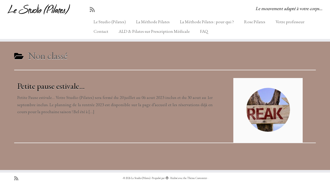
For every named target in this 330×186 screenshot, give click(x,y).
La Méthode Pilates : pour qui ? (207, 22)
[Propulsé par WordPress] (167, 177)
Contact (101, 31)
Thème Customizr (197, 178)
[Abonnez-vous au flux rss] (94, 9)
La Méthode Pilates (153, 22)
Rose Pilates (254, 22)
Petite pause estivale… (51, 86)
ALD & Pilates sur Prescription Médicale (154, 31)
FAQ (204, 31)
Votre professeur (290, 22)
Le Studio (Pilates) (38, 9)
